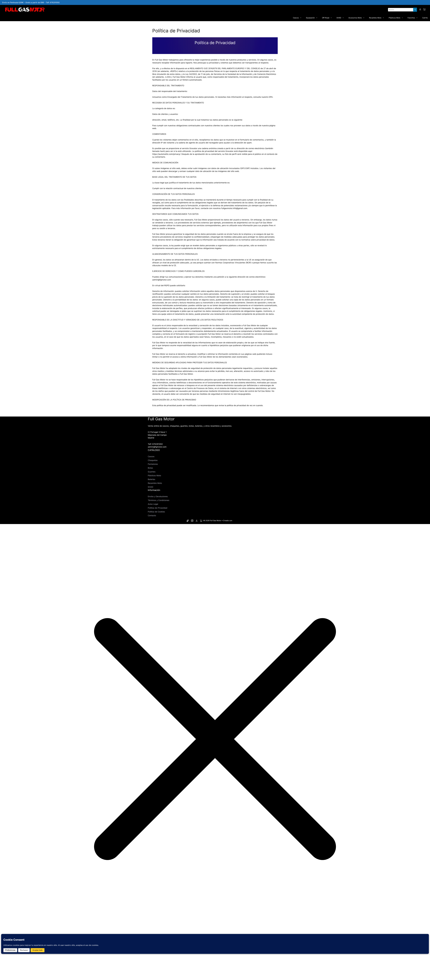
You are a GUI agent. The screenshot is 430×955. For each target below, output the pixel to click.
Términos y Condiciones (158, 500)
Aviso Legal (153, 504)
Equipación (310, 18)
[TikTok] (188, 520)
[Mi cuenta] (420, 9)
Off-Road (325, 18)
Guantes (151, 472)
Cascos (296, 18)
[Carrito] (424, 9)
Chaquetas (153, 460)
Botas (150, 468)
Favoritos (411, 18)
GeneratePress (239, 520)
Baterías (151, 479)
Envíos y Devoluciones (158, 496)
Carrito (425, 18)
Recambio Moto (375, 18)
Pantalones (153, 464)
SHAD (338, 18)
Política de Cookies (156, 512)
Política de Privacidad (157, 508)
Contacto (152, 515)
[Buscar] (415, 10)
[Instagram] (192, 520)
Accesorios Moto (355, 18)
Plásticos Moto (394, 18)
